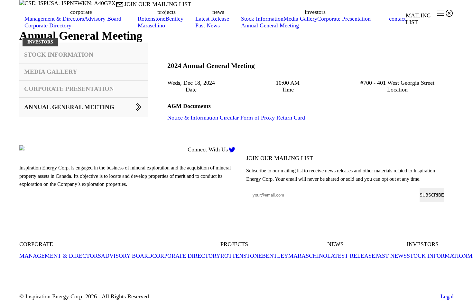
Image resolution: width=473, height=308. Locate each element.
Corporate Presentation (344, 18)
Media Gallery (300, 18)
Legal (447, 296)
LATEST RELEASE (351, 256)
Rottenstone (151, 18)
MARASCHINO (307, 256)
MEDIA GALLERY (50, 71)
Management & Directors (54, 18)
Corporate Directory (47, 25)
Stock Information (262, 18)
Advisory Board (102, 18)
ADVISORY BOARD (126, 256)
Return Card (290, 117)
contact (397, 18)
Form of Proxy (257, 117)
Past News (207, 25)
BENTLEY (275, 256)
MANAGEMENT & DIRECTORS (60, 256)
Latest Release (212, 18)
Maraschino (151, 25)
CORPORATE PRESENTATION (69, 88)
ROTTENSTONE (241, 256)
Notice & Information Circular (203, 117)
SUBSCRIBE (432, 195)
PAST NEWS (391, 256)
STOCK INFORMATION (58, 54)
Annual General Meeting (270, 25)
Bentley (174, 18)
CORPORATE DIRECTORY (186, 256)
